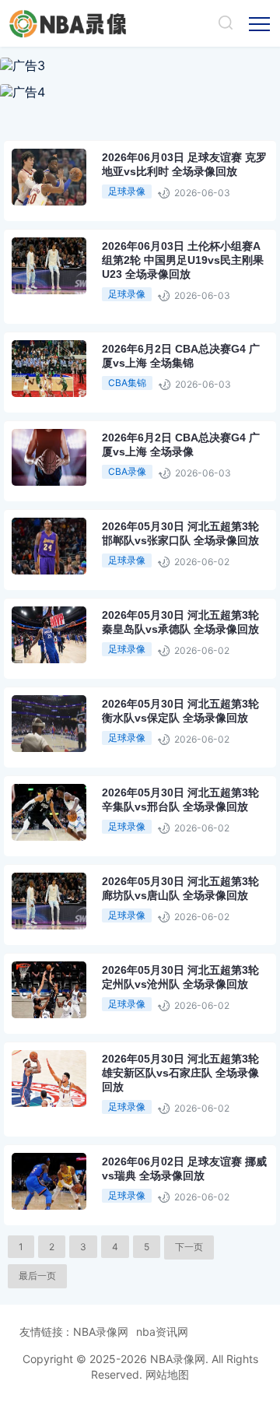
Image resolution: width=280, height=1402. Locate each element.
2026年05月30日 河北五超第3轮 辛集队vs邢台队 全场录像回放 (180, 799)
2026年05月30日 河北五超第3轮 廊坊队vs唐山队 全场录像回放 (180, 888)
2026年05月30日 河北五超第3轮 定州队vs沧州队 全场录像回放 (180, 977)
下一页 (189, 1247)
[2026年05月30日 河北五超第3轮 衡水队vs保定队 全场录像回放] (89, 747)
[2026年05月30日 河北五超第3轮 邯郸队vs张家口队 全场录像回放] (89, 569)
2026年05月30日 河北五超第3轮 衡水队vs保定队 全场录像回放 (180, 710)
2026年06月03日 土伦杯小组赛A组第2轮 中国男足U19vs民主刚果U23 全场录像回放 (183, 260)
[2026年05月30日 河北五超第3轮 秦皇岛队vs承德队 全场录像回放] (89, 658)
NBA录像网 (100, 1331)
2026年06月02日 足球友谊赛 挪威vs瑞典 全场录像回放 (184, 1168)
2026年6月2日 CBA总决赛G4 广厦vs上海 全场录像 (181, 444)
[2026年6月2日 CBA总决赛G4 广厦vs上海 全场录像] (89, 480)
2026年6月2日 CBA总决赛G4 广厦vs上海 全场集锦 (181, 356)
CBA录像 (127, 471)
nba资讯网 (162, 1331)
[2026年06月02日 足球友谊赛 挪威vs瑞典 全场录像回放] (89, 1204)
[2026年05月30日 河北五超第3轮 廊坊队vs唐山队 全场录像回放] (89, 924)
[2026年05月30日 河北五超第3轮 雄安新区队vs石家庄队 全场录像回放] (89, 1102)
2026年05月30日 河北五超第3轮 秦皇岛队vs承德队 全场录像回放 (180, 622)
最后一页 (37, 1275)
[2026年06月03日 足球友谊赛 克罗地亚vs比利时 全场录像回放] (89, 200)
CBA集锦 (127, 382)
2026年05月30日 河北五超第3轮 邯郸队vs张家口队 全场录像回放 (180, 533)
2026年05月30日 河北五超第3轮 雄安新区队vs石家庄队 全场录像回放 (180, 1072)
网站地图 (167, 1374)
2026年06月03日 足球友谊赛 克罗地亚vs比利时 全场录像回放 (184, 164)
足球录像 (126, 191)
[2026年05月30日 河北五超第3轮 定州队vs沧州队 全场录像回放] (89, 1013)
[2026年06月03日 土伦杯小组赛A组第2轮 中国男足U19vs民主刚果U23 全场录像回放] (89, 289)
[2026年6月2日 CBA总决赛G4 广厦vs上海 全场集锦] (89, 392)
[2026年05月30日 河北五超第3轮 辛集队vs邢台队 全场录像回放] (89, 835)
